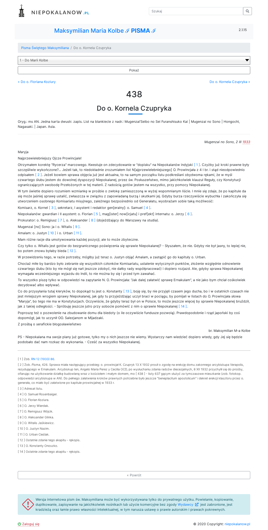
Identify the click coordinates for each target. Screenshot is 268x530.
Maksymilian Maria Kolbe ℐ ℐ (105, 30)
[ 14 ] (183, 306)
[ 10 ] (52, 233)
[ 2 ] (38, 175)
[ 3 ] (52, 208)
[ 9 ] (76, 227)
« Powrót (134, 475)
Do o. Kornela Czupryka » (230, 82)
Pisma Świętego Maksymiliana (45, 48)
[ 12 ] (71, 251)
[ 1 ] (197, 165)
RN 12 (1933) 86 (42, 359)
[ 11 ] (77, 233)
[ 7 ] (61, 220)
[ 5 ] (97, 214)
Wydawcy (186, 504)
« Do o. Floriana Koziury (37, 82)
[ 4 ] (147, 208)
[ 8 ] (92, 220)
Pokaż (134, 70)
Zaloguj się (30, 524)
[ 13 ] (127, 291)
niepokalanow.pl (237, 524)
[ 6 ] (188, 214)
